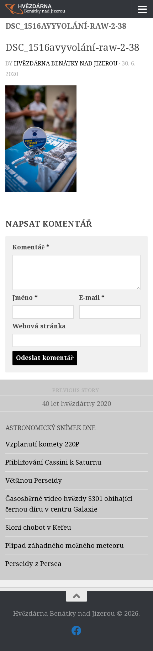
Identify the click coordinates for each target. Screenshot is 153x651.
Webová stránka (39, 326)
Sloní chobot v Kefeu (38, 527)
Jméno (25, 297)
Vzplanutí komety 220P (42, 444)
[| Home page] (45, 9)
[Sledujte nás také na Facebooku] (76, 631)
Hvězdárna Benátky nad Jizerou (65, 63)
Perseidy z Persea (33, 564)
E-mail (92, 297)
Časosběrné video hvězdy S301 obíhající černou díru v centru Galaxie (68, 504)
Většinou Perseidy (33, 481)
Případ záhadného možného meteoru (64, 546)
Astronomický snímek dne (50, 428)
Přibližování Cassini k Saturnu (53, 462)
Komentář (30, 247)
